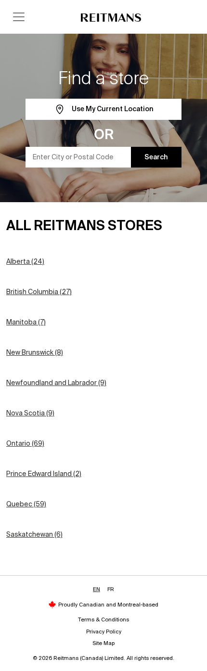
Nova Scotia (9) (30, 413)
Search (156, 157)
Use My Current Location (112, 109)
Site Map (103, 643)
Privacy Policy (103, 631)
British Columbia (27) (39, 292)
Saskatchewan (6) (34, 534)
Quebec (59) (26, 504)
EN (96, 589)
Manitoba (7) (26, 322)
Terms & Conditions (103, 619)
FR (110, 589)
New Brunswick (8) (34, 352)
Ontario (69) (25, 443)
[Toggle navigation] (19, 17)
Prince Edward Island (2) (43, 473)
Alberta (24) (25, 261)
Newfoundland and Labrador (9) (56, 383)
